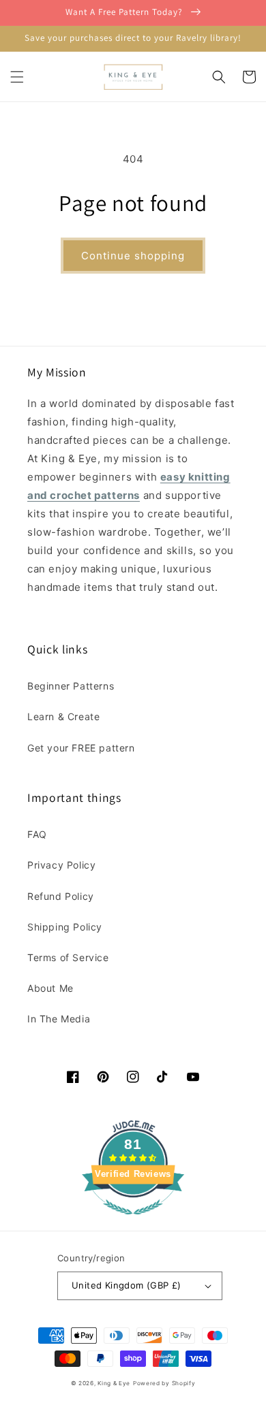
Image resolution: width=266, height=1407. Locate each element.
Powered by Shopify (164, 1383)
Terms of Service (68, 957)
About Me (50, 988)
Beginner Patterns (70, 686)
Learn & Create (63, 716)
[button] (17, 77)
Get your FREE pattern (81, 748)
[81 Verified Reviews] (133, 1221)
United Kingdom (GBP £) (126, 1285)
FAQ (37, 834)
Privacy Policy (61, 865)
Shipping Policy (64, 927)
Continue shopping (133, 255)
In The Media (58, 1018)
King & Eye (114, 1383)
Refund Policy (60, 896)
